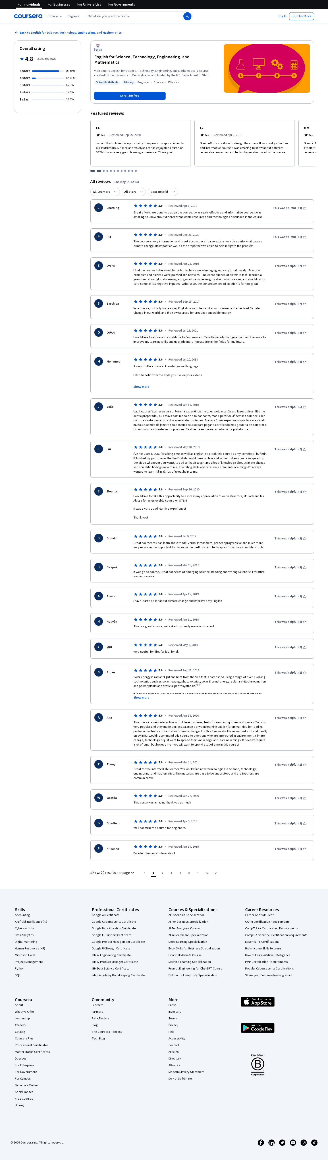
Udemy (19, 1105)
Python (19, 968)
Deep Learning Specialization (187, 942)
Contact (173, 1045)
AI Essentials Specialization (186, 915)
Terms (172, 1018)
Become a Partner (27, 1085)
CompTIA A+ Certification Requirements (271, 928)
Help (171, 1032)
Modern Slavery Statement (186, 1072)
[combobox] (130, 16)
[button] (73, 16)
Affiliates (174, 1065)
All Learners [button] (101, 192)
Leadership (22, 1018)
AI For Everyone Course (184, 928)
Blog (95, 1025)
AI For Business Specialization (188, 922)
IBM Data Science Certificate (110, 968)
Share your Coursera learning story (268, 975)
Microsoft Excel (25, 955)
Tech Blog (98, 1038)
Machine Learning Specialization (189, 962)
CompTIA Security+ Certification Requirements (276, 935)
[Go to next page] (216, 873)
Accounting (22, 915)
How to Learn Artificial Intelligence (268, 955)
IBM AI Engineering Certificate (111, 955)
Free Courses (24, 1098)
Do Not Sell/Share (180, 1078)
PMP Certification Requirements (266, 962)
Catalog (20, 1032)
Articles (173, 1052)
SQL (17, 975)
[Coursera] (28, 16)
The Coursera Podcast (107, 1032)
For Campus (23, 1078)
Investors (174, 1012)
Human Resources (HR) (30, 948)
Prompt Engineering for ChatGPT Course (195, 968)
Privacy (173, 1025)
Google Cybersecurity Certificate (114, 922)
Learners (98, 1005)
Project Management (29, 962)
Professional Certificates (31, 1045)
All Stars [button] (130, 192)
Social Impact (24, 1092)
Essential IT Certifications (262, 942)
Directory (174, 1058)
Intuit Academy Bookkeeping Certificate (118, 975)
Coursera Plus (24, 1038)
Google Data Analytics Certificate (114, 928)
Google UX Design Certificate (111, 948)
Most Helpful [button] (159, 192)
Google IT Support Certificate (111, 935)
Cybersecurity (24, 928)
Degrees (21, 1058)
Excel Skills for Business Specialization (194, 948)
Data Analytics (24, 935)
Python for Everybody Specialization (192, 975)
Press (172, 1005)
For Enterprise (24, 1065)
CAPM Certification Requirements (267, 922)
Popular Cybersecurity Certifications (269, 968)
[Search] (187, 16)
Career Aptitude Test (259, 915)
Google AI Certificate (106, 915)
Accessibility (176, 1038)
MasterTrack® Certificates (32, 1052)
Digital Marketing (26, 942)
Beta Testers (100, 1018)
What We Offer (24, 1012)
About (19, 1005)
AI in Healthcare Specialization (188, 935)
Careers (20, 1025)
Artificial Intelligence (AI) (31, 922)
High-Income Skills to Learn (263, 948)
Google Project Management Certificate (118, 942)
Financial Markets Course (185, 955)
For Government (26, 1072)
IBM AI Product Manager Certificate (115, 962)
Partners (97, 1012)
